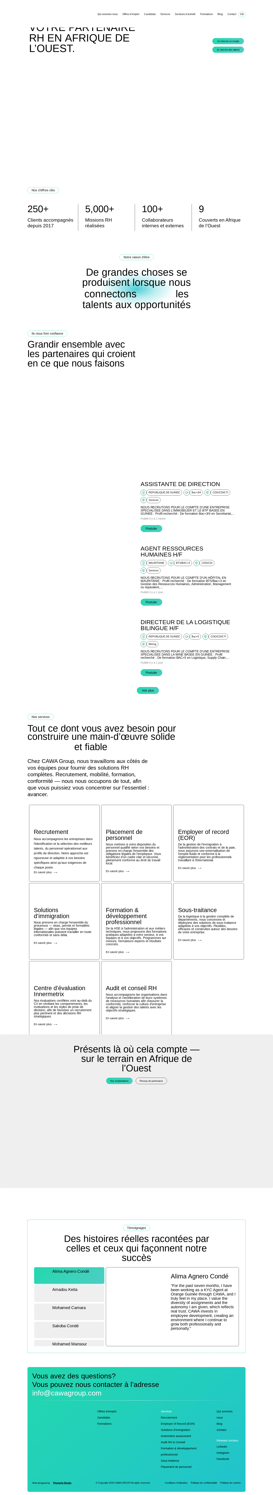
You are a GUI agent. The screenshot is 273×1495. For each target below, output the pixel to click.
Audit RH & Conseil (173, 1442)
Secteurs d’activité (185, 14)
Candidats (150, 14)
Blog (220, 14)
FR (242, 14)
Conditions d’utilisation (176, 1482)
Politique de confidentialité (204, 1482)
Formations (206, 14)
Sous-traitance (170, 1460)
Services (165, 14)
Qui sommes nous (107, 14)
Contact (232, 14)
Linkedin (222, 1446)
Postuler (151, 528)
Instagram (223, 1452)
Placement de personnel (176, 1466)
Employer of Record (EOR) (178, 1423)
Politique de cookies (230, 1482)
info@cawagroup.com (66, 1393)
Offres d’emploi (130, 14)
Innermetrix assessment (176, 1436)
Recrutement (169, 1417)
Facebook (223, 1459)
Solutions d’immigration (175, 1429)
